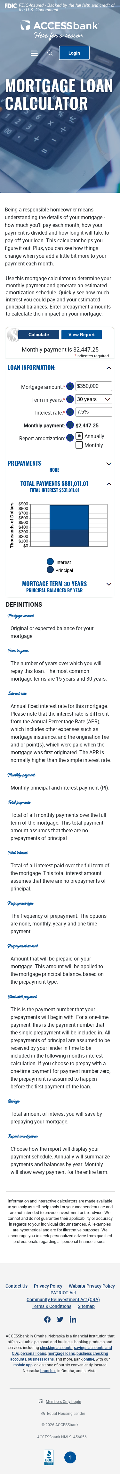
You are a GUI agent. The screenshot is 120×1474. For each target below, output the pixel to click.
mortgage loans (61, 1353)
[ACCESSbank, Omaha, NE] (60, 30)
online (89, 1359)
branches (48, 1370)
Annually (94, 436)
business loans (41, 1359)
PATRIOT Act (63, 1293)
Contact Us (16, 1286)
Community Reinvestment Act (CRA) (63, 1299)
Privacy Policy (48, 1286)
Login (74, 53)
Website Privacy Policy (92, 1286)
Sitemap (86, 1306)
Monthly (93, 445)
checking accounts (56, 1347)
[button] (60, 368)
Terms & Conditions (51, 1306)
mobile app (23, 1364)
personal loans (33, 1353)
